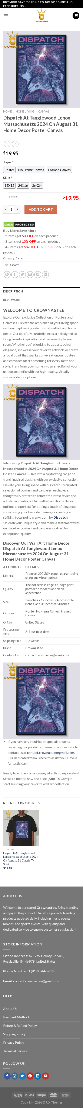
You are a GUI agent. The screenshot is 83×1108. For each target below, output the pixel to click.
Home (7, 111)
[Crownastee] (41, 15)
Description (13, 291)
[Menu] (5, 15)
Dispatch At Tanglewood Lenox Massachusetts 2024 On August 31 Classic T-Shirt (20, 858)
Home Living (25, 111)
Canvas (44, 111)
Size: (7, 177)
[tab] (41, 291)
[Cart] (76, 15)
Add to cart (41, 209)
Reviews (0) (11, 300)
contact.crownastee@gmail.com (50, 752)
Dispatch (14, 265)
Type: (8, 162)
